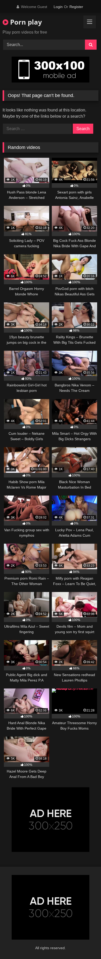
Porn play (25, 22)
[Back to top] (85, 944)
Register (76, 7)
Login (58, 7)
